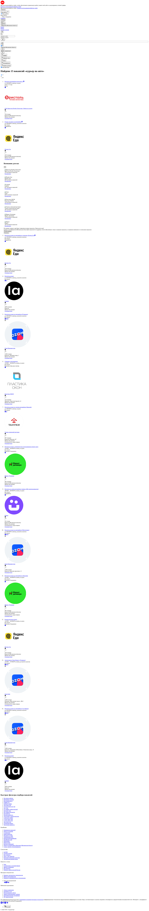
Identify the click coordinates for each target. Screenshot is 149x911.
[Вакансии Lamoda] (76, 291)
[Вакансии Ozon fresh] (76, 680)
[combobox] (8, 36)
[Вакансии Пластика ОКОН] (76, 380)
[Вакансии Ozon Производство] (76, 334)
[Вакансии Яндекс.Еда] (76, 139)
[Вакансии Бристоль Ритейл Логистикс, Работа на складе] (76, 98)
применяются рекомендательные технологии (31, 899)
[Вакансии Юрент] (76, 505)
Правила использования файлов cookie (27, 8)
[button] (2, 27)
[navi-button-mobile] (2, 32)
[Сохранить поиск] (2, 43)
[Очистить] (3, 39)
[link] (3, 23)
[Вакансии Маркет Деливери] (76, 464)
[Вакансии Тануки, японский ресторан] (76, 422)
